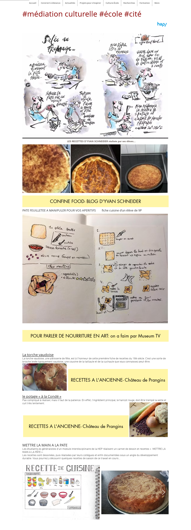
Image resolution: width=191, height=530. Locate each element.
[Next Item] (163, 492)
